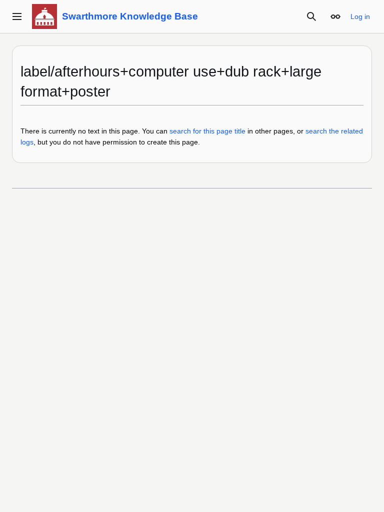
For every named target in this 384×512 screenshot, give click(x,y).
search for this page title (208, 131)
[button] (17, 17)
